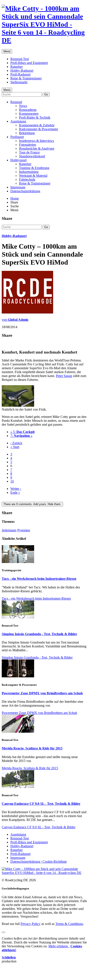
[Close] (3, 932)
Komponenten (28, 113)
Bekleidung (27, 133)
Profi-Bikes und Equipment (29, 63)
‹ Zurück (16, 443)
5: (22, 432)
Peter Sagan (64, 376)
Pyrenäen (23, 530)
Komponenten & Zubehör (36, 125)
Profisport (17, 137)
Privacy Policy (30, 924)
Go (46, 94)
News (23, 106)
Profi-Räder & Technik (34, 117)
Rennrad (16, 102)
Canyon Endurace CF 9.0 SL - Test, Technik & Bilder (41, 803)
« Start (14, 447)
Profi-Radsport (20, 74)
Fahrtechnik (27, 179)
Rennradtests (28, 110)
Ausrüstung (18, 121)
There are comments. (32, 504)
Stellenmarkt (18, 82)
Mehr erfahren (58, 946)
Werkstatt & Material (33, 175)
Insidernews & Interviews (36, 141)
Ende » (15, 492)
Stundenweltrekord (32, 156)
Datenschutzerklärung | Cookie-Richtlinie (38, 861)
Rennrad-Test (19, 59)
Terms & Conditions (69, 924)
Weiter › (15, 488)
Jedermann (9, 530)
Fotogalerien (27, 144)
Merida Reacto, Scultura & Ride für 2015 (32, 748)
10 (12, 481)
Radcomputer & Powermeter (38, 129)
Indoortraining (28, 172)
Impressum (17, 187)
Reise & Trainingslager (26, 78)
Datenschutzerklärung (25, 191)
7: (21, 436)
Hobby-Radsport (21, 70)
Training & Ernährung (34, 168)
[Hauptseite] (44, 40)
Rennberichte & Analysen (36, 148)
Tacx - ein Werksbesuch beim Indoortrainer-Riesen (39, 578)
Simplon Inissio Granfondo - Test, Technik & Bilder (39, 634)
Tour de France (29, 152)
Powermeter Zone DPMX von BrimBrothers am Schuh (42, 693)
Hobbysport (18, 160)
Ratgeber (16, 66)
